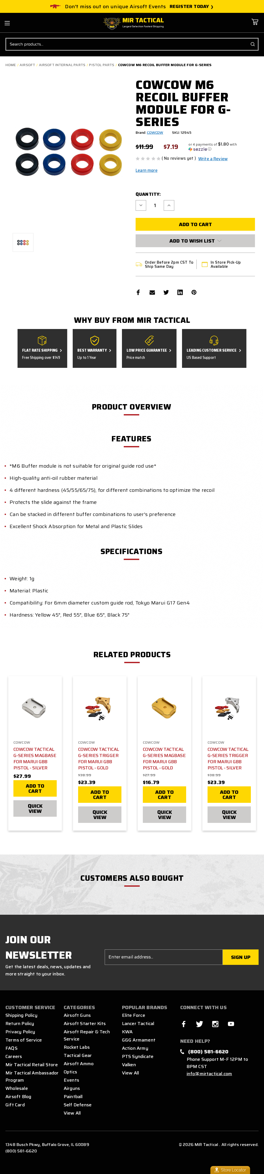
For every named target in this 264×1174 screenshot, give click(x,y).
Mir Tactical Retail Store (31, 1064)
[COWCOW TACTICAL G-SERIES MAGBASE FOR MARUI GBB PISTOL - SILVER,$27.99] (35, 708)
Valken (129, 1064)
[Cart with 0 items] (254, 25)
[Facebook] (138, 292)
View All (72, 1113)
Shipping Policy (21, 1015)
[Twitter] (166, 292)
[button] (221, 147)
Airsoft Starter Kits (85, 1023)
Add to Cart (35, 788)
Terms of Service (23, 1040)
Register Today (189, 6)
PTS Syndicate (137, 1056)
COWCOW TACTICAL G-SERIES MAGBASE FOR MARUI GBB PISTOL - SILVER (34, 758)
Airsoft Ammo (79, 1063)
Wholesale (16, 1088)
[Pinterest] (194, 292)
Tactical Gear (78, 1055)
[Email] (152, 292)
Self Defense (78, 1104)
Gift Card (15, 1104)
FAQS (11, 1048)
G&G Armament (138, 1040)
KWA (127, 1031)
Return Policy (19, 1023)
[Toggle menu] (7, 23)
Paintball (73, 1096)
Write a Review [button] (213, 159)
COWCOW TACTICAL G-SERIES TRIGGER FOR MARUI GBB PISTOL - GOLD (98, 758)
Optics (70, 1071)
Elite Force (133, 1015)
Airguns (72, 1088)
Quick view (35, 808)
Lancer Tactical (138, 1023)
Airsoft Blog (18, 1096)
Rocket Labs (77, 1047)
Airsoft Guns (77, 1015)
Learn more (147, 170)
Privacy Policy (20, 1031)
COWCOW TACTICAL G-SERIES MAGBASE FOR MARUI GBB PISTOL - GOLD (164, 758)
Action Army (135, 1048)
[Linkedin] (180, 292)
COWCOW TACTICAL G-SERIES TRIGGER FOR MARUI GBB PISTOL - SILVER (228, 758)
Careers (13, 1056)
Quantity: (148, 194)
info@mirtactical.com (209, 1073)
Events (71, 1080)
